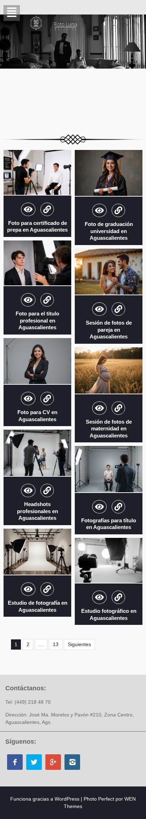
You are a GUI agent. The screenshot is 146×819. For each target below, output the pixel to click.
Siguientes (79, 644)
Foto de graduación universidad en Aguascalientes (109, 231)
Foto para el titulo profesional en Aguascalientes (37, 320)
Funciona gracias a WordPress (44, 799)
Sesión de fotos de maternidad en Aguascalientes (109, 428)
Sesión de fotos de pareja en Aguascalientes (109, 329)
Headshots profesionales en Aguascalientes (37, 511)
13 (55, 644)
